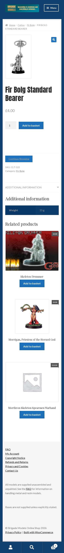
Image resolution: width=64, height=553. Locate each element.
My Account (12, 453)
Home (12, 25)
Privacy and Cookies (16, 466)
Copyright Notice (15, 457)
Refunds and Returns (16, 462)
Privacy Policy (13, 532)
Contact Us (11, 470)
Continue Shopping (19, 158)
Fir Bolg (31, 25)
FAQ (8, 449)
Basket (49, 544)
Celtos (21, 25)
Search (32, 547)
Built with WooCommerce (38, 532)
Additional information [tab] (23, 187)
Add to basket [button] (32, 283)
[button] (53, 39)
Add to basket (31, 125)
